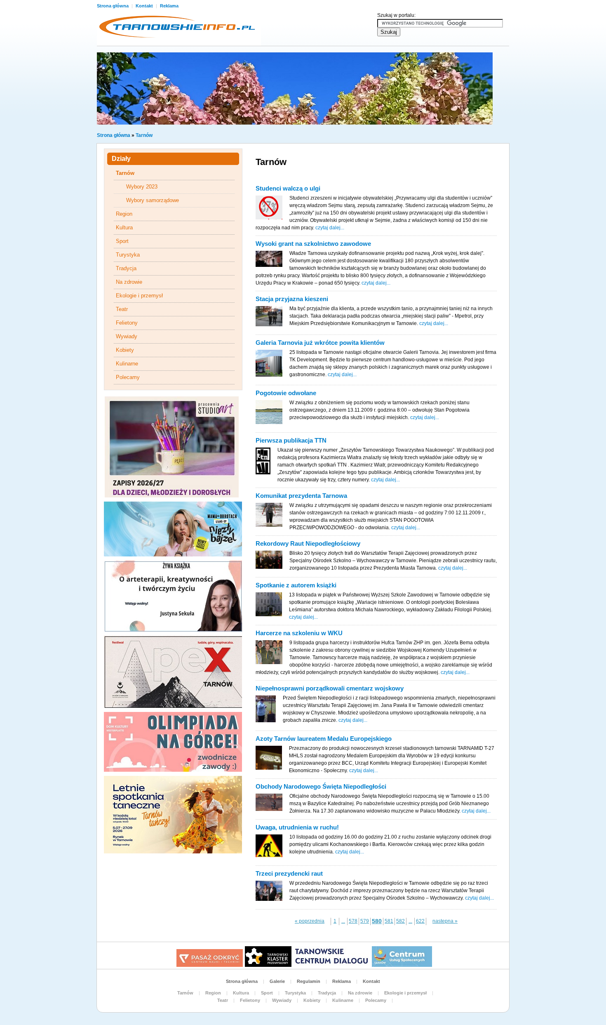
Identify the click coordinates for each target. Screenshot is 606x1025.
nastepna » (445, 921)
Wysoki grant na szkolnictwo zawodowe (313, 243)
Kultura (124, 227)
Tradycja (126, 268)
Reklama (169, 5)
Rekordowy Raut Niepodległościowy (308, 543)
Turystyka (128, 255)
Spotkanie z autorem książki (296, 585)
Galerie (277, 981)
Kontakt (145, 5)
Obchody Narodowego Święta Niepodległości (321, 786)
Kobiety (125, 350)
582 (400, 921)
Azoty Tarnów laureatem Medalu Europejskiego (324, 738)
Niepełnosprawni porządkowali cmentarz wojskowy (330, 688)
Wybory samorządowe (152, 200)
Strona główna (113, 5)
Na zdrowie (129, 282)
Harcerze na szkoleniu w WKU (299, 632)
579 (364, 921)
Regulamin (308, 981)
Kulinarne (127, 364)
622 (420, 921)
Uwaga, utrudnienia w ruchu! (297, 827)
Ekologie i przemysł (139, 295)
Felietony (127, 323)
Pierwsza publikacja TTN (291, 440)
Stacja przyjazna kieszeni (292, 298)
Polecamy (128, 377)
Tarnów (144, 135)
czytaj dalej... (329, 228)
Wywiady (126, 336)
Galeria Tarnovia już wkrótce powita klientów (320, 342)
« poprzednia (309, 921)
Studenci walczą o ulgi (288, 188)
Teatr (122, 309)
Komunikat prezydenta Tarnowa (301, 495)
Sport (122, 241)
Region (124, 214)
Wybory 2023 (141, 187)
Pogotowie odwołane (286, 392)
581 (389, 921)
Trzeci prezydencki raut (289, 873)
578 (353, 921)
